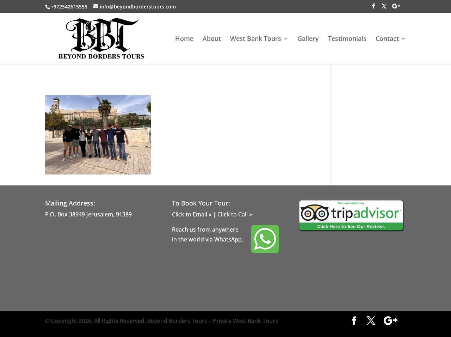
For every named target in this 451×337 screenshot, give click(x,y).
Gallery (308, 39)
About (212, 39)
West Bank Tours (255, 39)
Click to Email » (191, 214)
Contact (387, 39)
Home (184, 39)
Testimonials (347, 39)
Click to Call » (234, 214)
